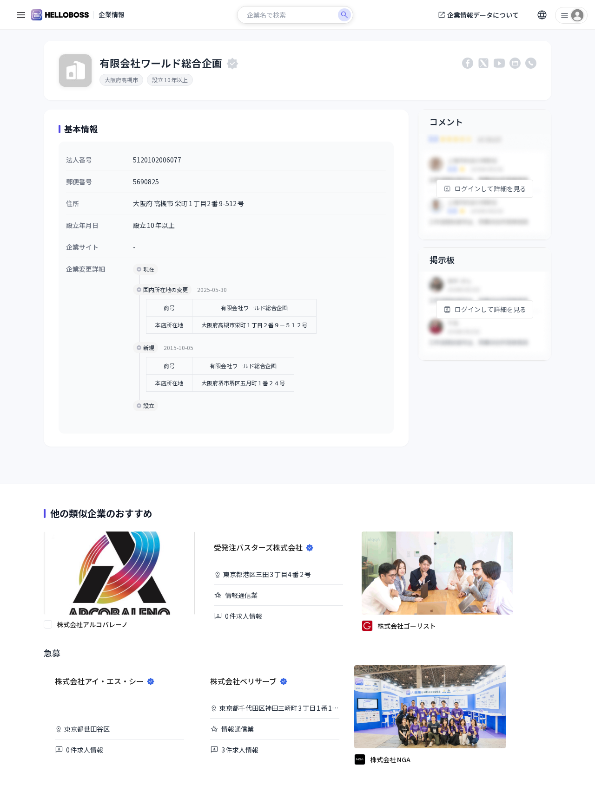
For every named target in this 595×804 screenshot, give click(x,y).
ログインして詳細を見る (490, 188)
